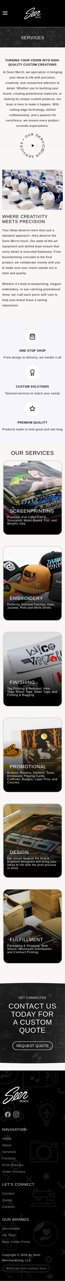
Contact (8, 1193)
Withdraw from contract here (26, 1268)
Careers (8, 1207)
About (7, 1145)
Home (7, 1138)
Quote (7, 1200)
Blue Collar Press (16, 1242)
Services (9, 1152)
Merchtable (11, 1228)
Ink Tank (9, 1235)
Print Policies (12, 1165)
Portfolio (9, 1158)
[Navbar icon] (5, 13)
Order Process (13, 1172)
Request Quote (32, 1046)
